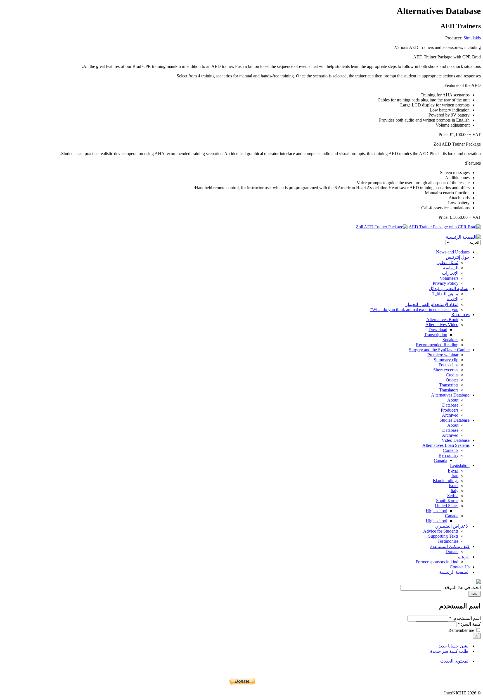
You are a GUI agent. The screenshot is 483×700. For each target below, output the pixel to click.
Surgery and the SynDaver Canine (439, 349)
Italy (454, 490)
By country (448, 455)
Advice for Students (440, 531)
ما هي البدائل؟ (445, 293)
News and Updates (453, 252)
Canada (440, 460)
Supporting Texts (443, 536)
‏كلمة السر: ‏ (469, 624)
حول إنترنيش (458, 257)
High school (436, 510)
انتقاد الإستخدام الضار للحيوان (431, 304)
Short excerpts (445, 369)
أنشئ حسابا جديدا (453, 646)
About (452, 400)
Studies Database (454, 420)
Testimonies (447, 541)
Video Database (456, 440)
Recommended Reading (437, 344)
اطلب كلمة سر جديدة (450, 651)
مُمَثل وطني (447, 262)
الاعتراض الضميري (452, 526)
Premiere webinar (442, 354)
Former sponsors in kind (437, 561)
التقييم (452, 299)
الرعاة (464, 556)
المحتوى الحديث (455, 661)
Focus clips (448, 364)
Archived (450, 415)
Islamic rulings (445, 480)
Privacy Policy (445, 283)
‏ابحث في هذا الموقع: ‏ (461, 587)
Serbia (452, 495)
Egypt (453, 470)
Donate (452, 551)
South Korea (447, 500)
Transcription (435, 334)
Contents (450, 450)
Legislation (460, 465)
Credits (452, 374)
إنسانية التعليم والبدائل (449, 288)
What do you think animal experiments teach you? (414, 309)
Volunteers (449, 278)
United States (446, 505)
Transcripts (448, 385)
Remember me (461, 630)
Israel (453, 485)
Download (437, 329)
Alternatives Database (450, 395)
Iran (454, 475)
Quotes (452, 380)
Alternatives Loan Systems (446, 445)
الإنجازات (450, 273)
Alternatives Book (442, 319)
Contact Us (460, 566)
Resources (460, 314)
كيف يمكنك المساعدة (450, 546)
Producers (449, 410)
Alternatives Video (441, 324)
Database (450, 405)
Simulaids (472, 37)
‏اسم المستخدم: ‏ (465, 618)
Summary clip (446, 359)
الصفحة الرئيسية (454, 572)
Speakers (450, 339)
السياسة (450, 267)
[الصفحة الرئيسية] (463, 237)
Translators (448, 390)
